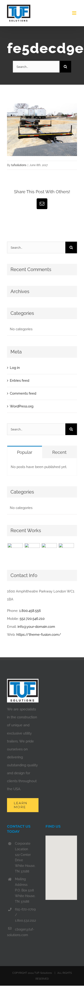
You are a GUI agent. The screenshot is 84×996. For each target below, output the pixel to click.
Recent (59, 452)
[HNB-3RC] (49, 550)
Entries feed (19, 380)
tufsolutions (18, 165)
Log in (15, 368)
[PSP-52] (32, 550)
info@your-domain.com (36, 627)
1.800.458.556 (30, 611)
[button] (61, 865)
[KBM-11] (15, 550)
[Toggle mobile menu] (74, 13)
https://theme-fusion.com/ (38, 634)
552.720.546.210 (32, 619)
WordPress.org (21, 406)
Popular (24, 452)
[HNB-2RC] (66, 550)
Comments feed (23, 393)
